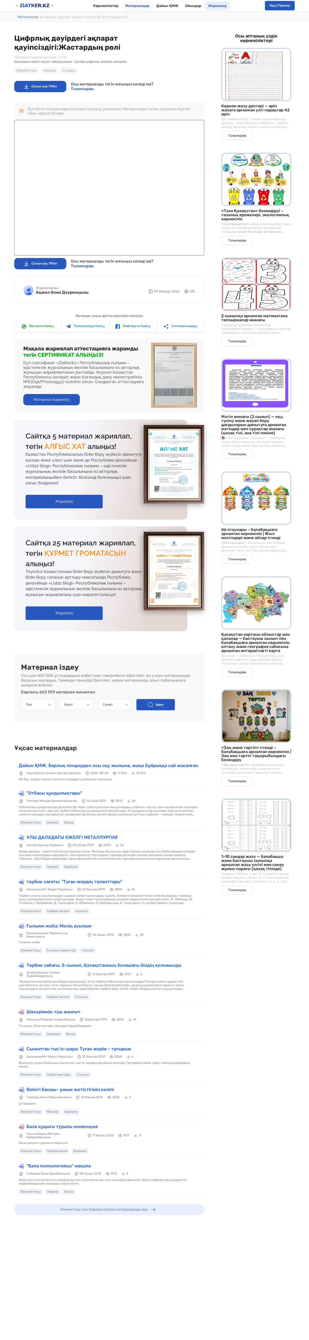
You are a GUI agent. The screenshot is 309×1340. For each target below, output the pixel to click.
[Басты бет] (34, 5)
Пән (29, 704)
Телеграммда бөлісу (89, 326)
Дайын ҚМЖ (167, 6)
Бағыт (68, 704)
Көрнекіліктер (106, 6)
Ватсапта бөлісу (41, 326)
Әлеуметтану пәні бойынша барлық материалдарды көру (104, 1209)
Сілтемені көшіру (184, 326)
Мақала (49, 70)
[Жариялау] (64, 496)
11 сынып (68, 70)
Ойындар (193, 6)
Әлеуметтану (27, 70)
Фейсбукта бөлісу (136, 326)
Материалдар (137, 6)
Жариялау (217, 6)
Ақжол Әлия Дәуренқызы (62, 292)
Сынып (108, 704)
